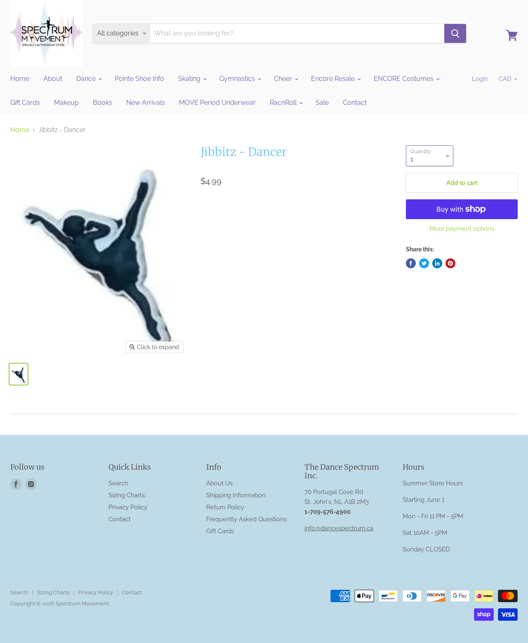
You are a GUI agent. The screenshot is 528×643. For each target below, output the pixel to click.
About (52, 79)
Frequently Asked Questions (246, 519)
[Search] (455, 33)
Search (118, 483)
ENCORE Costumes (404, 79)
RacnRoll (284, 102)
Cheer (284, 79)
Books (102, 102)
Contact (355, 102)
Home (19, 79)
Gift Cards (25, 102)
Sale (322, 102)
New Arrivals (145, 102)
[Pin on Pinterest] (450, 263)
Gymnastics (238, 79)
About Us (219, 483)
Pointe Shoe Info (139, 79)
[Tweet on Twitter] (424, 263)
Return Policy (225, 507)
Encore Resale (333, 79)
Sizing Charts (126, 495)
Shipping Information (236, 495)
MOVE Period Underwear (217, 102)
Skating (190, 79)
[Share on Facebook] (411, 263)
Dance (86, 79)
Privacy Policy (127, 507)
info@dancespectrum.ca (338, 528)
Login (480, 79)
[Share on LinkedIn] (437, 263)
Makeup (66, 102)
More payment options (461, 228)
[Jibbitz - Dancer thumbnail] (18, 374)
